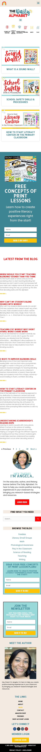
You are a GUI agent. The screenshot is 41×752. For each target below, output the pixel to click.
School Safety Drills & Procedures (20, 100)
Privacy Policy (15, 750)
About (20, 704)
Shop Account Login (20, 719)
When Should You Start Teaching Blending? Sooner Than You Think (18, 275)
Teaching (22, 556)
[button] (38, 3)
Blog (20, 707)
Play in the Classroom (22, 548)
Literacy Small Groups (13, 32)
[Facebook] (14, 729)
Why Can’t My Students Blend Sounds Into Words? (16, 302)
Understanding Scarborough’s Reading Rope (16, 421)
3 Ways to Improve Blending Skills (18, 359)
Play (38, 32)
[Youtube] (26, 729)
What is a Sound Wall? (20, 69)
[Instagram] (18, 729)
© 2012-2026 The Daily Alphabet (16, 745)
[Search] (38, 519)
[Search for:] (19, 519)
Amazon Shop (20, 713)
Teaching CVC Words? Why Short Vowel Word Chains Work (17, 330)
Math (31, 32)
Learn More (22, 502)
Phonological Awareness (20, 32)
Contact (20, 710)
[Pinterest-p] (22, 729)
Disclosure (27, 750)
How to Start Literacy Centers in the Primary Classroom (20, 135)
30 (27, 449)
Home (20, 701)
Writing (25, 32)
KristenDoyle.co (20, 746)
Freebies (22, 534)
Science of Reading (7, 32)
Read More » (3, 293)
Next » (33, 449)
